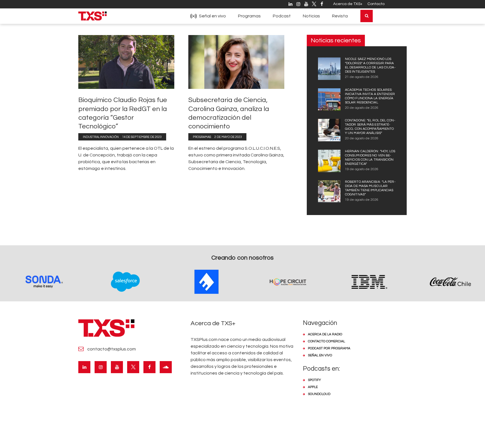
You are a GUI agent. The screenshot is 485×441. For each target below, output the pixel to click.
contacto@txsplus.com (111, 349)
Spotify (314, 380)
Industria (91, 136)
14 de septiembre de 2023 (142, 136)
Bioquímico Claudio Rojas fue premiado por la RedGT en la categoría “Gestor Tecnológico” (122, 113)
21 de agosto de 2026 (361, 77)
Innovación (109, 136)
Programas (202, 136)
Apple (313, 387)
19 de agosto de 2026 (361, 169)
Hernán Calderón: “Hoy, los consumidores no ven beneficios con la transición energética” (370, 157)
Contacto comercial (326, 341)
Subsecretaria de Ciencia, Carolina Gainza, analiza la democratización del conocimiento (228, 113)
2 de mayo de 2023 (228, 136)
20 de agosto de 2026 (361, 108)
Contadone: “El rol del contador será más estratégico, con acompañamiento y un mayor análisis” (370, 127)
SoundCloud (319, 394)
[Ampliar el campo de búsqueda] (366, 16)
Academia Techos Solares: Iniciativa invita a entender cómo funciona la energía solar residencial (370, 96)
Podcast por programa (329, 348)
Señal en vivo (320, 355)
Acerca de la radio (325, 334)
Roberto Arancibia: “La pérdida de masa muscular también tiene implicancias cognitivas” (370, 188)
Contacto (376, 4)
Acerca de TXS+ (347, 4)
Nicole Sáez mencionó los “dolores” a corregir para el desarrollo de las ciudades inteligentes (370, 65)
